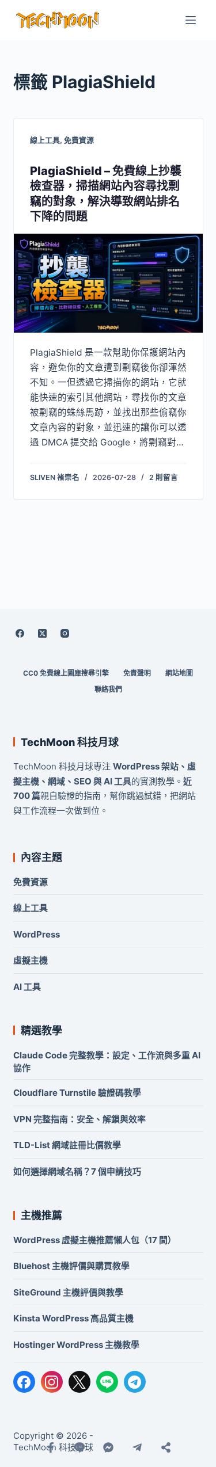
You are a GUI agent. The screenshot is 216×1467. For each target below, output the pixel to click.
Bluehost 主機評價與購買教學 (71, 1265)
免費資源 (79, 139)
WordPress (36, 934)
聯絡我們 (108, 689)
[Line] (79, 1447)
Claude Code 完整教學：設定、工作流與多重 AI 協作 (106, 1061)
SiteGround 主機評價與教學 (68, 1292)
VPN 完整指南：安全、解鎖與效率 (79, 1119)
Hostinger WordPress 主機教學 (76, 1344)
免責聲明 (137, 673)
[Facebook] (20, 633)
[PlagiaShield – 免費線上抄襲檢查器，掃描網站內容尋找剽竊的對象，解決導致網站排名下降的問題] (108, 283)
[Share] (165, 1447)
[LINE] (107, 1382)
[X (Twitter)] (43, 633)
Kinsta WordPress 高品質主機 (73, 1318)
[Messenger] (108, 1447)
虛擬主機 (30, 960)
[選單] (190, 20)
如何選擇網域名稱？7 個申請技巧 (77, 1171)
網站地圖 (179, 673)
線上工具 (45, 139)
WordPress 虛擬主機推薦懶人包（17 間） (94, 1239)
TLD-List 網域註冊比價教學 (67, 1145)
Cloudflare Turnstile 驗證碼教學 (77, 1092)
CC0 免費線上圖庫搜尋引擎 (66, 673)
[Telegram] (135, 1382)
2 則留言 (163, 477)
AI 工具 (27, 986)
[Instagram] (65, 633)
